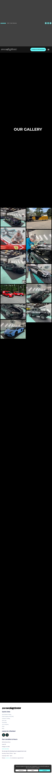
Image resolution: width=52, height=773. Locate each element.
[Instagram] (48, 23)
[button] (48, 49)
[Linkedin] (50, 23)
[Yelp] (7, 735)
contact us (7, 758)
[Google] (3, 735)
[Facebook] (46, 23)
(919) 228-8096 (5, 749)
